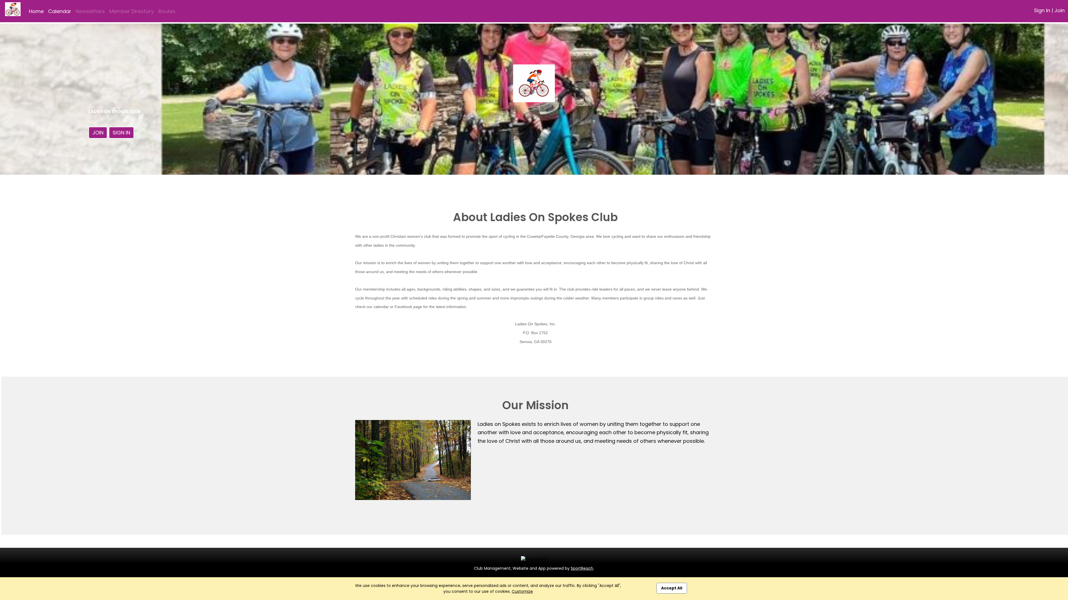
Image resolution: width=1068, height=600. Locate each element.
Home (36, 11)
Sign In (1042, 10)
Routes (166, 11)
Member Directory (131, 11)
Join (1059, 10)
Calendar (59, 11)
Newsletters (90, 11)
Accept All (671, 588)
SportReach (582, 568)
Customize (522, 591)
